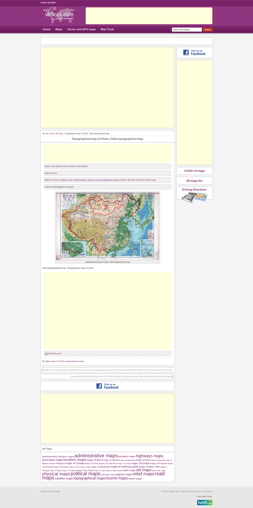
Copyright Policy (204, 496)
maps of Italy (85, 467)
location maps (74, 460)
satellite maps (64, 478)
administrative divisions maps (58, 456)
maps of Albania (111, 460)
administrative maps (96, 455)
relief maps (143, 473)
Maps (58, 29)
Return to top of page (50, 491)
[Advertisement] (149, 16)
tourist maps (117, 478)
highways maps (150, 456)
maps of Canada (75, 463)
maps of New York (149, 466)
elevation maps (126, 456)
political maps (86, 473)
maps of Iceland (61, 467)
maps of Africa (95, 459)
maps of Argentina (127, 460)
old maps (143, 470)
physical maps (56, 473)
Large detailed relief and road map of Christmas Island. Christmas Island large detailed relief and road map (120, 376)
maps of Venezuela (114, 470)
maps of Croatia (124, 463)
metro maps (129, 470)
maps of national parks (124, 466)
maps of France (158, 463)
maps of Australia (158, 460)
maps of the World (85, 470)
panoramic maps (159, 470)
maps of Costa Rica (108, 463)
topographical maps (74, 361)
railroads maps (108, 474)
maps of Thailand (69, 470)
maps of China (57, 361)
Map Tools (107, 29)
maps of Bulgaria (57, 463)
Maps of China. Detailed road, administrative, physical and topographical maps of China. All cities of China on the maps (100, 180)
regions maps (123, 474)
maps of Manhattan (100, 467)
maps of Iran (74, 467)
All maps (59, 133)
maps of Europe (140, 463)
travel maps (135, 478)
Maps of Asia (51, 173)
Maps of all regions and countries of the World (66, 166)
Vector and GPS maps (81, 29)
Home (47, 29)
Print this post (54, 353)
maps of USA (99, 470)
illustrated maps (52, 460)
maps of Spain (55, 470)
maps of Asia (142, 459)
